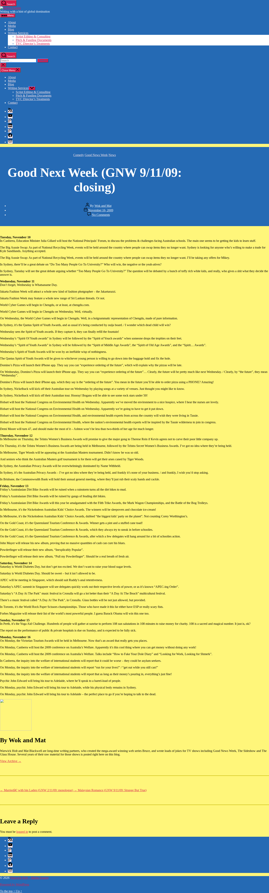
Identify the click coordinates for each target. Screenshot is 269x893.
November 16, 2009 (100, 210)
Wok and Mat (103, 205)
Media (12, 26)
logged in (22, 831)
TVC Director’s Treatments (33, 43)
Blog (11, 29)
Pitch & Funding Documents (33, 40)
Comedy (78, 155)
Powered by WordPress (14, 884)
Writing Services (18, 33)
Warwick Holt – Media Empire (29, 877)
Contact (13, 47)
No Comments (101, 214)
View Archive (10, 761)
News (112, 155)
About (12, 22)
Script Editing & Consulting (33, 36)
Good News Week (96, 155)
